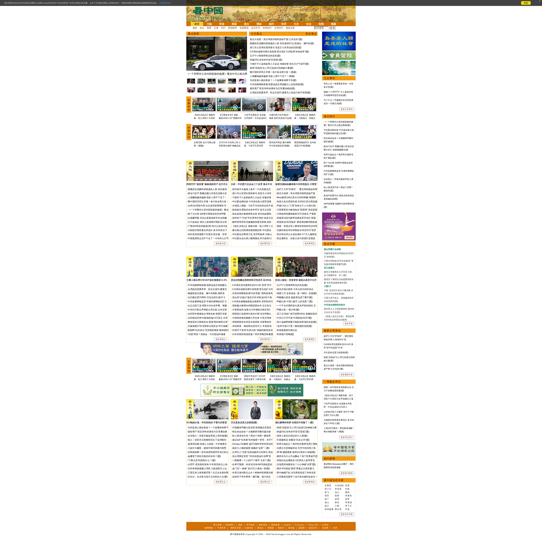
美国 (234, 24)
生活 (308, 24)
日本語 (325, 525)
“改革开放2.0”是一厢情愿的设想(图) (294, 326)
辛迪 (347, 509)
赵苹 (347, 499)
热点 (202, 28)
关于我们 (250, 525)
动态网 (325, 528)
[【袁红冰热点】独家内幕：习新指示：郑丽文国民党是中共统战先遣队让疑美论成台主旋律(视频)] (304, 105)
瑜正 (327, 506)
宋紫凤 (328, 485)
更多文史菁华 (347, 109)
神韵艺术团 (235, 528)
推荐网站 (209, 528)
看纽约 (281, 528)
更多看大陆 (221, 243)
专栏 (223, 28)
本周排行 (278, 28)
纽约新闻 (329, 458)
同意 (526, 3)
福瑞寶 (302, 528)
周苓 (327, 495)
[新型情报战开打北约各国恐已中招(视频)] (304, 132)
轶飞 (327, 492)
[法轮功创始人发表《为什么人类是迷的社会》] (339, 33)
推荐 (209, 28)
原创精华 (232, 28)
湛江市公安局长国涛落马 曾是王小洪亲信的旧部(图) (275, 47)
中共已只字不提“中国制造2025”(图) (294, 318)
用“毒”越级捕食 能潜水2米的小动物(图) (296, 452)
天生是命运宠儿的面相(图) (336, 352)
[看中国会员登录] (339, 55)
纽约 (271, 24)
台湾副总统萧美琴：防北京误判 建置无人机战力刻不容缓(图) (280, 92)
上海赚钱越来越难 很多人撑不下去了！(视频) (272, 76)
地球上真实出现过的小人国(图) (292, 436)
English (287, 525)
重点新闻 (193, 33)
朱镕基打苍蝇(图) (285, 334)
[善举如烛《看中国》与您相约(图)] (339, 62)
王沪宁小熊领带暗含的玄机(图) (265, 55)
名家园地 (244, 28)
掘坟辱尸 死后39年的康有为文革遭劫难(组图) (272, 88)
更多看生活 (265, 482)
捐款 (240, 525)
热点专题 (329, 243)
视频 (333, 24)
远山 (337, 492)
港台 (246, 24)
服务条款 (263, 525)
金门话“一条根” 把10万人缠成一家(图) (251, 468)
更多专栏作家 (347, 514)
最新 (195, 28)
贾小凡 (328, 489)
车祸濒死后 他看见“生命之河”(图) (293, 440)
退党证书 (313, 528)
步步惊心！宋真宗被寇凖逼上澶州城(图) (208, 436)
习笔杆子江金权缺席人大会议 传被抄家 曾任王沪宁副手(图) (279, 64)
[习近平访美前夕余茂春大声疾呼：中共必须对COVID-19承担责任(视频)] (254, 105)
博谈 (259, 24)
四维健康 (329, 509)
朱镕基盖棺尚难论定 (287, 330)
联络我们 (230, 525)
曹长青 (338, 509)
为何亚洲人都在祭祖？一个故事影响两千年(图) (273, 80)
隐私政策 (275, 525)
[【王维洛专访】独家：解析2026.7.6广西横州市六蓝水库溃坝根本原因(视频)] (229, 105)
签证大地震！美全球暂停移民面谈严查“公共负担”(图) (276, 39)
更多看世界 (265, 339)
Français (299, 525)
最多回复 (290, 28)
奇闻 (321, 24)
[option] (216, 56)
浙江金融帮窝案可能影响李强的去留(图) (297, 322)
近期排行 (267, 28)
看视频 (271, 528)
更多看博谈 (309, 339)
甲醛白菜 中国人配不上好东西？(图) (295, 301)
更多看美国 (309, 243)
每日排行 (329, 116)
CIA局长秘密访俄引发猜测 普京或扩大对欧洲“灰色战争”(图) (279, 51)
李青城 (348, 502)
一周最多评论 (332, 381)
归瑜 (347, 489)
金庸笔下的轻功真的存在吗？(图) (204, 456)
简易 (347, 485)
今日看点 (256, 33)
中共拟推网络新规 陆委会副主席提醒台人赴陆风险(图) (277, 84)
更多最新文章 (347, 374)
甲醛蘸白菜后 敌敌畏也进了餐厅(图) (295, 297)
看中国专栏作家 (334, 480)
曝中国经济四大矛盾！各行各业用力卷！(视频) (273, 72)
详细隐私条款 (165, 3)
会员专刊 (255, 28)
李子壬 (348, 506)
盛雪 (337, 499)
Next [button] (314, 132)
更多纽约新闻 (347, 473)
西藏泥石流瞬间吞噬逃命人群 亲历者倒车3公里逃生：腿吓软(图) (282, 43)
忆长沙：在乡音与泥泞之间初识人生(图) (208, 476)
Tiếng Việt (313, 525)
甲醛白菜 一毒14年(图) (288, 309)
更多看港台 (221, 339)
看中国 (209, 13)
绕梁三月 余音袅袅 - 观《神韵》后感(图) (297, 293)
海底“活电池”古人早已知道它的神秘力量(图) (271, 68)
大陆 (209, 24)
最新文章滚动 (332, 330)
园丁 (327, 499)
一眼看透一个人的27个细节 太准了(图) (251, 460)
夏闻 (347, 492)
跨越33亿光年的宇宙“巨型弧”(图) (266, 60)
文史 (296, 24)
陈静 (337, 495)
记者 (216, 28)
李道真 (338, 489)
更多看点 (311, 33)
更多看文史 (221, 482)
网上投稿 (217, 525)
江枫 (337, 506)
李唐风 (348, 495)
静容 (337, 502)
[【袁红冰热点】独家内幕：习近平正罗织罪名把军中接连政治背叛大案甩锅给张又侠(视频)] (254, 132)
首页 (196, 24)
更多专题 (349, 323)
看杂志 (260, 528)
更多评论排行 (347, 437)
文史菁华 (329, 78)
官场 (221, 24)
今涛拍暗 (339, 485)
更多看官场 (265, 243)
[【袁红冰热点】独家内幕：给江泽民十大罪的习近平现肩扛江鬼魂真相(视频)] (204, 105)
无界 (335, 528)
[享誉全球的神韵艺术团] (339, 214)
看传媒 (291, 528)
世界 (283, 24)
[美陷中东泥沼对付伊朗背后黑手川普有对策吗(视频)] (254, 366)
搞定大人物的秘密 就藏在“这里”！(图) (251, 448)
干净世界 (221, 528)
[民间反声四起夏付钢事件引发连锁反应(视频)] (279, 132)
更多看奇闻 (309, 482)
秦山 (327, 502)
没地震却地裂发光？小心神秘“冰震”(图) (296, 464)
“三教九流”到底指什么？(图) (202, 460)
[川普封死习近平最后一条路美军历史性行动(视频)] (279, 105)
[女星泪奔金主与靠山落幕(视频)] (204, 132)
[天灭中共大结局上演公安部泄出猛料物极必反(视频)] (229, 132)
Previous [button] (194, 132)
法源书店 (249, 528)
